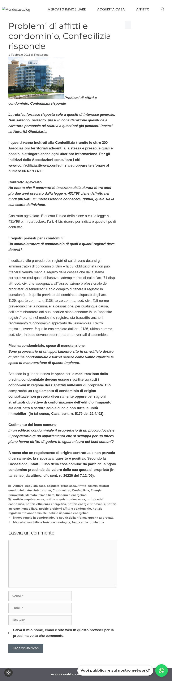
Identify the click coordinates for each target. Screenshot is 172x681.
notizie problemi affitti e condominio (65, 508)
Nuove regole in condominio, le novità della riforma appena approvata (63, 517)
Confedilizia (80, 490)
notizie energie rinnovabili (86, 504)
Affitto (143, 9)
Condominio (61, 490)
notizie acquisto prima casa (65, 499)
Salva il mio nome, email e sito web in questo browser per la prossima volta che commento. (63, 633)
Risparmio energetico (71, 495)
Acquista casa (111, 9)
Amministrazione (39, 490)
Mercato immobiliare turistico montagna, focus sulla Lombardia (58, 522)
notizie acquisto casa (28, 499)
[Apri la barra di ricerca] (162, 9)
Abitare (18, 485)
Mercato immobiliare (67, 9)
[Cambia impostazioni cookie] (8, 672)
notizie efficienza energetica (46, 504)
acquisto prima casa (61, 485)
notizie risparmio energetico (68, 513)
